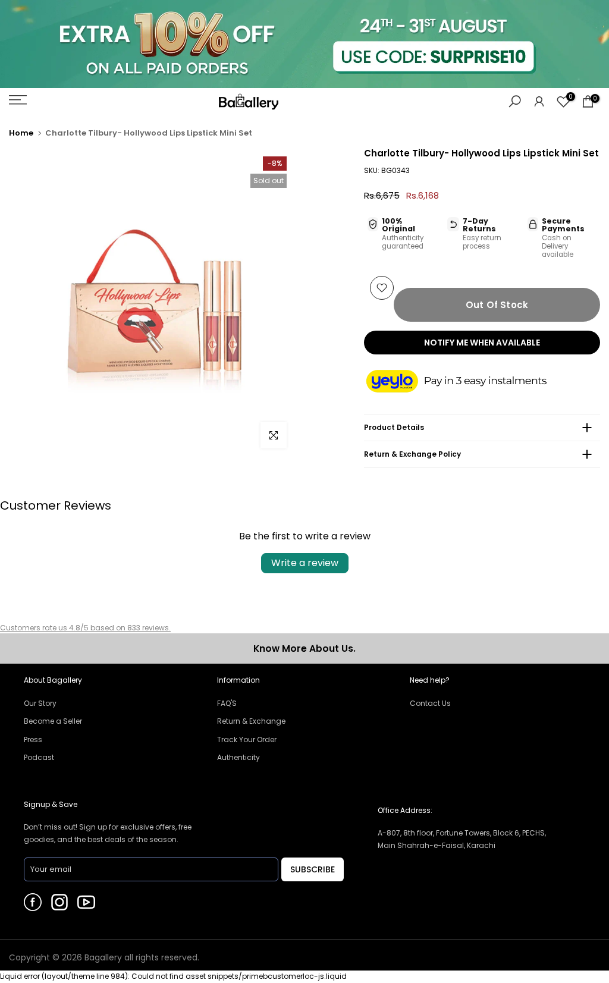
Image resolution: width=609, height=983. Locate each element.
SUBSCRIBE (312, 869)
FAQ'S (227, 703)
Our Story (40, 703)
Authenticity (238, 757)
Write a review (304, 563)
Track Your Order (247, 739)
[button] (468, 382)
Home (21, 133)
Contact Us (430, 703)
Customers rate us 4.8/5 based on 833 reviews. (85, 628)
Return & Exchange (251, 721)
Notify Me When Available (482, 342)
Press (33, 739)
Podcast (39, 757)
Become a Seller (53, 721)
